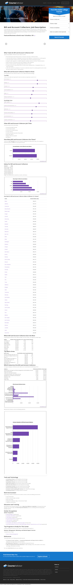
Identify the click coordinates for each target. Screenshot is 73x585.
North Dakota (7, 320)
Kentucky (6, 269)
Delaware (6, 244)
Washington (7, 241)
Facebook (56, 566)
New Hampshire (8, 264)
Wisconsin (6, 229)
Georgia (6, 246)
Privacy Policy (12, 579)
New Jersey (7, 218)
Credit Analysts (9, 517)
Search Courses (59, 37)
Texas (6, 282)
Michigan (6, 287)
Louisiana (6, 327)
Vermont (6, 216)
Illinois (6, 239)
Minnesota (6, 231)
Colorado (6, 226)
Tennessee (7, 292)
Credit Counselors (9, 520)
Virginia (6, 274)
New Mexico (7, 251)
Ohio (5, 279)
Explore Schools (42, 556)
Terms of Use (42, 579)
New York (6, 234)
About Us (5, 579)
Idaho (6, 289)
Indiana (6, 299)
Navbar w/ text (14, 3)
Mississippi (7, 322)
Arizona (6, 254)
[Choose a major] (59, 23)
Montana (6, 256)
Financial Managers (9, 514)
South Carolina (7, 307)
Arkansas (6, 325)
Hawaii (6, 221)
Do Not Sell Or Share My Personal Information (31, 579)
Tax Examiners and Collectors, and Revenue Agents (15, 522)
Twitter (56, 572)
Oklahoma (6, 284)
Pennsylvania (7, 267)
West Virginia (7, 317)
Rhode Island (7, 211)
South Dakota (7, 297)
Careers (54, 2)
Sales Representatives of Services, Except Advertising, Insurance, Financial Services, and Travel (23, 524)
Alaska (6, 201)
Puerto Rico (7, 332)
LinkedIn (56, 569)
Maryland (6, 224)
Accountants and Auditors (10, 515)
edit (34, 35)
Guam (6, 330)
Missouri (6, 261)
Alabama (6, 315)
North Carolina (7, 259)
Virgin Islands (7, 302)
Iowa (5, 312)
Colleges (49, 2)
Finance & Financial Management (12, 534)
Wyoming (6, 304)
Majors (44, 2)
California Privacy (19, 579)
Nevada (6, 249)
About (58, 2)
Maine (6, 236)
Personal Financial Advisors (11, 518)
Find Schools (65, 3)
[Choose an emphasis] (59, 27)
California (6, 203)
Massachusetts (7, 208)
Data (8, 579)
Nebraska (6, 294)
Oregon (6, 213)
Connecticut (7, 206)
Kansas (6, 310)
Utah (5, 277)
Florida (6, 272)
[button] (6, 44)
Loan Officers (8, 521)
